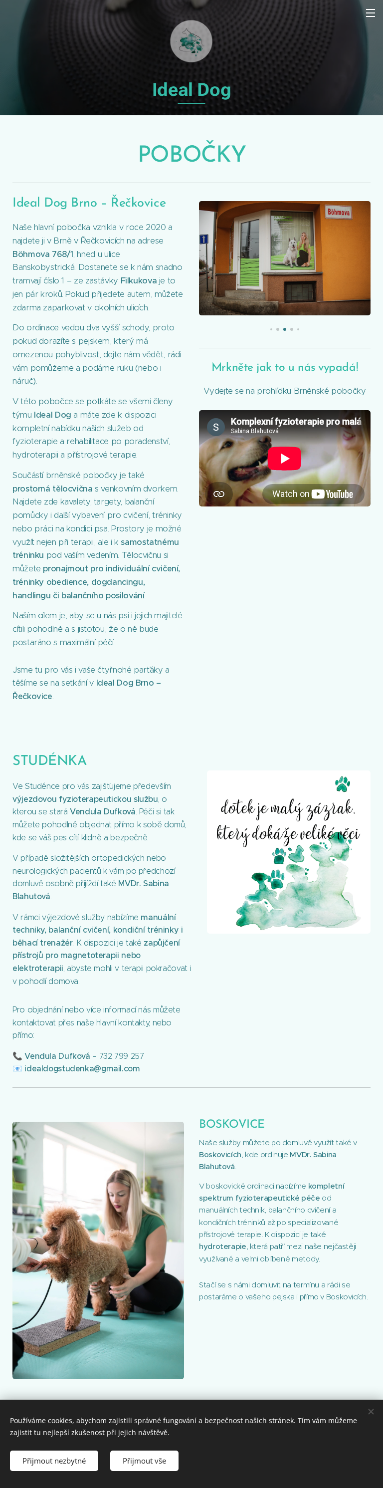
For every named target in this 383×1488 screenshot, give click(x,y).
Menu (371, 12)
